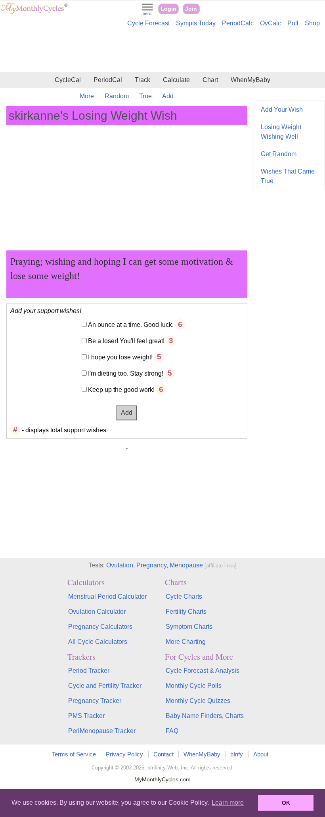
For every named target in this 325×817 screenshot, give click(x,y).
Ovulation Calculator (97, 611)
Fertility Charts (186, 611)
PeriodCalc (238, 23)
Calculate (176, 79)
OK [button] (286, 803)
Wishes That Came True (288, 176)
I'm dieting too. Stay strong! (125, 373)
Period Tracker (88, 670)
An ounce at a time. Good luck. (131, 324)
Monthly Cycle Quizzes (198, 700)
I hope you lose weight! (120, 357)
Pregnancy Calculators (100, 626)
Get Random (278, 154)
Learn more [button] (228, 802)
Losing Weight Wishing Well (281, 132)
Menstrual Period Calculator (107, 596)
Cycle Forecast (148, 23)
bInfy (236, 754)
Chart (210, 79)
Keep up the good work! (121, 389)
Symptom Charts (189, 626)
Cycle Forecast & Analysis (202, 670)
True (145, 96)
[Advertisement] (162, 51)
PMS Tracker (86, 715)
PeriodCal (108, 79)
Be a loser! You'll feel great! (126, 341)
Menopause (186, 565)
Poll (292, 23)
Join (191, 9)
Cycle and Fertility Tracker (104, 685)
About (260, 754)
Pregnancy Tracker (94, 700)
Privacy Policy (124, 754)
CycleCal (68, 79)
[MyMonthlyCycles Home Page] (34, 12)
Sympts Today (196, 23)
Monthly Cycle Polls (194, 685)
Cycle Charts (184, 596)
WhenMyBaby (250, 79)
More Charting (186, 641)
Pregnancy (151, 565)
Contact (163, 754)
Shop (312, 23)
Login (168, 9)
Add (168, 96)
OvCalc (270, 23)
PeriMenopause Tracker (102, 730)
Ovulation (119, 565)
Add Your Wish (282, 109)
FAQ (172, 730)
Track (142, 79)
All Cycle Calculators (97, 641)
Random (117, 96)
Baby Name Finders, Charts (205, 715)
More (87, 96)
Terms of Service (74, 754)
